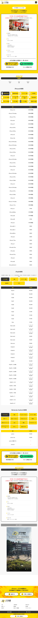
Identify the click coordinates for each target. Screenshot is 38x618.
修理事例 (15, 606)
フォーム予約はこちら (27, 67)
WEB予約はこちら (10, 67)
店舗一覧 (12, 594)
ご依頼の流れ (15, 604)
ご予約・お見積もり (20, 616)
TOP (2, 604)
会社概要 (27, 606)
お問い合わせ (27, 604)
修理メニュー (3, 606)
